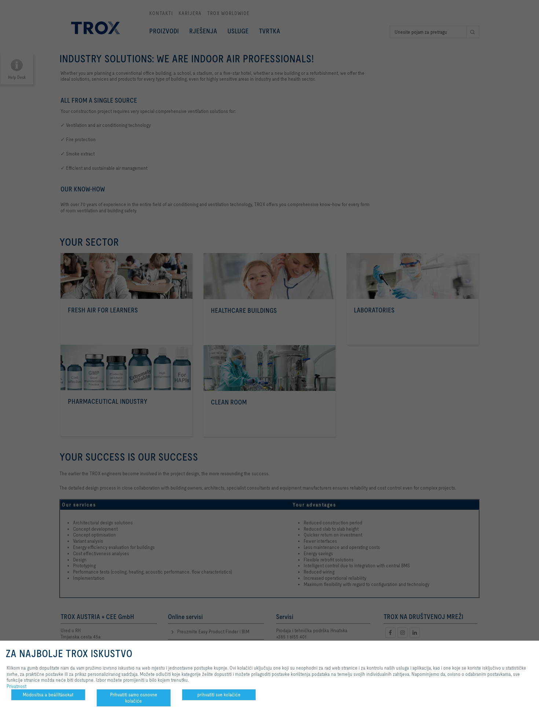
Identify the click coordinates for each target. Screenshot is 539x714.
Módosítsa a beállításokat (48, 694)
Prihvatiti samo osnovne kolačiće (133, 698)
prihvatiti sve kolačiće (219, 694)
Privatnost (16, 686)
